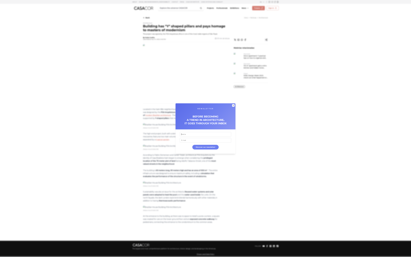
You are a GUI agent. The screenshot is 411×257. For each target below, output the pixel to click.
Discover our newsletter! (205, 147)
